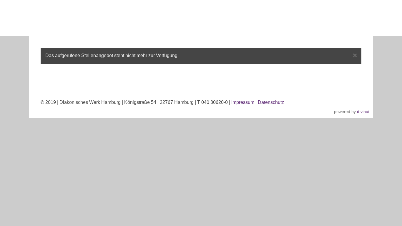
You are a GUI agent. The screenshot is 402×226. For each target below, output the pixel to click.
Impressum (242, 102)
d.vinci (363, 111)
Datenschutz (271, 102)
